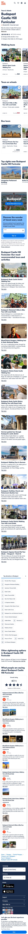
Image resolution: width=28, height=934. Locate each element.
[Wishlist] (18, 3)
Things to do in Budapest (8, 856)
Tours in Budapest (6, 858)
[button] (11, 62)
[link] (11, 62)
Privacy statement (5, 247)
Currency (5, 874)
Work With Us (6, 904)
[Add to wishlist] (19, 50)
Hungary (8, 854)
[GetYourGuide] (3, 3)
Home (2, 854)
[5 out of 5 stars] (14, 696)
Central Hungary (17, 854)
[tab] (11, 576)
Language (5, 866)
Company (5, 901)
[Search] (15, 3)
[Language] (21, 3)
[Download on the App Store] (8, 891)
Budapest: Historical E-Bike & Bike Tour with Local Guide (13, 693)
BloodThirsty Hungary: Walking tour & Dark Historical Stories (13, 720)
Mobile (4, 882)
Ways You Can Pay (7, 907)
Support (4, 897)
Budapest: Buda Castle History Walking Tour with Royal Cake (13, 773)
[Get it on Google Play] (8, 886)
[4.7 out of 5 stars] (6, 34)
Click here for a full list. (19, 661)
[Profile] (25, 3)
